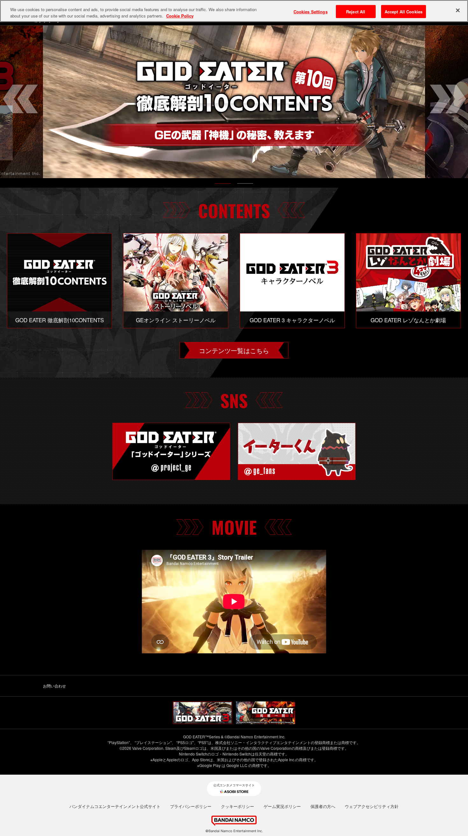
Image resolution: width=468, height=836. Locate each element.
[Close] (458, 10)
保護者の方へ (322, 806)
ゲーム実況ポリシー (282, 806)
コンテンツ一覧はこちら (234, 350)
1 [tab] (223, 184)
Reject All (355, 11)
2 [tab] (245, 184)
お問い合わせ (54, 685)
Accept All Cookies (403, 11)
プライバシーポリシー (190, 806)
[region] (234, 11)
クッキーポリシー (237, 806)
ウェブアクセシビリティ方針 (372, 806)
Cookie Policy (180, 16)
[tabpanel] (234, 101)
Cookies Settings (311, 11)
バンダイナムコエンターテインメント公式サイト (114, 806)
